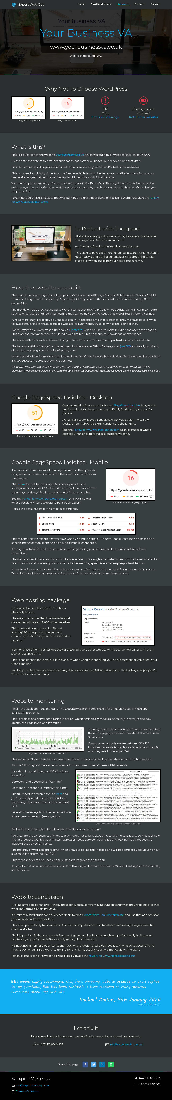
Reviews (121, 4)
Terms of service (27, 1091)
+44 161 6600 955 (150, 1078)
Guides (138, 4)
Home (81, 4)
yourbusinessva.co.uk (70, 154)
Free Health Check (101, 4)
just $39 (125, 346)
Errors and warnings (105, 117)
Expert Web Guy (31, 4)
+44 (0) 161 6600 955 (50, 1044)
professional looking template (104, 915)
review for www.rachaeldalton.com (96, 429)
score (21, 484)
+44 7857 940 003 (149, 1084)
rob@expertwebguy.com (126, 1044)
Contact (155, 4)
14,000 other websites (143, 117)
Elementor (76, 330)
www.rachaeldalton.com (149, 1004)
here (59, 794)
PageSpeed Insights (127, 405)
